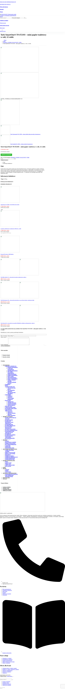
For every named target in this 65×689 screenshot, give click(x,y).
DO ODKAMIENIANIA (10, 425)
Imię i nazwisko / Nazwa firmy (7, 335)
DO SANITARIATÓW (10, 438)
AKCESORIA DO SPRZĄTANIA (10, 449)
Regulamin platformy (7, 683)
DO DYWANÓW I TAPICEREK (9, 436)
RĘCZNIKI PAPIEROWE (10, 444)
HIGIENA (13, 157)
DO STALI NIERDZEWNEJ (11, 430)
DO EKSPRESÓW (9, 424)
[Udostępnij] (3, 687)
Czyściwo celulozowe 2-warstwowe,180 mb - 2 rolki (11, 228)
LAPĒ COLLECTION (10, 465)
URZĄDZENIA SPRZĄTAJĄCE (8, 410)
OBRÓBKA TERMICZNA (10, 366)
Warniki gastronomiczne (12, 370)
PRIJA (6, 461)
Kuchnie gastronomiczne (13, 367)
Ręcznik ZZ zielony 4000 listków (7, 254)
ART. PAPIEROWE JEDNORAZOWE (9, 476)
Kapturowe (10, 397)
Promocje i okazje (6, 355)
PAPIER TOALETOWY (21, 157)
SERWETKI (7, 446)
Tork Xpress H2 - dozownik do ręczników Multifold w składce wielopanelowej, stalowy (18, 323)
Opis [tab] (4, 162)
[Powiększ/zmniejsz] (0, 687)
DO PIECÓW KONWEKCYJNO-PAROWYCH (9, 422)
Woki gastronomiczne (12, 377)
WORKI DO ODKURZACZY (11, 457)
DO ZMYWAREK (9, 419)
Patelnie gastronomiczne (12, 375)
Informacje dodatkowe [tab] (7, 163)
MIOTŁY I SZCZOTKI (10, 453)
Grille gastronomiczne (12, 374)
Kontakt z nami (6, 682)
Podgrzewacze (10, 401)
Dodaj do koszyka (4, 160)
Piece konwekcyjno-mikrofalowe (12, 393)
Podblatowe (10, 395)
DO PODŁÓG (8, 433)
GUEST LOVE (8, 462)
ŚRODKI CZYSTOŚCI (8, 416)
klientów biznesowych (8, 1)
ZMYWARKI (8, 394)
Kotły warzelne (11, 376)
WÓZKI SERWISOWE (10, 458)
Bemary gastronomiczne (12, 378)
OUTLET (5, 478)
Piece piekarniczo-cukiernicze (11, 391)
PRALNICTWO (8, 406)
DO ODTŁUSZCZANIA (10, 429)
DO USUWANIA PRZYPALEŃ (8, 427)
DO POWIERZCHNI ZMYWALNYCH (9, 432)
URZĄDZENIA (6, 365)
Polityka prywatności (7, 490)
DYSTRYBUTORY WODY (11, 408)
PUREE (7, 470)
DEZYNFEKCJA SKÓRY (10, 442)
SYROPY (7, 469)
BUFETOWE (8, 400)
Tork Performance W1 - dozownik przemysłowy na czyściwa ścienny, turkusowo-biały (17, 300)
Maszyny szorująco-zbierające (12, 414)
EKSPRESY (7, 384)
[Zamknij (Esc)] (4, 687)
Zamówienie (9, 676)
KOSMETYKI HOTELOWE (9, 460)
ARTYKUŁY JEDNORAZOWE (9, 473)
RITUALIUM (8, 466)
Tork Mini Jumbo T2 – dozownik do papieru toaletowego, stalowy (13, 277)
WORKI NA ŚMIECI (9, 455)
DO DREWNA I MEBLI (10, 434)
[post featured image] (10, 202)
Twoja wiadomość (4, 344)
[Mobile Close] (1, 678)
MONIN (4, 468)
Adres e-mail (4, 337)
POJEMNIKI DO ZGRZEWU (11, 474)
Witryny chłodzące (11, 405)
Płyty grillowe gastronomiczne (11, 372)
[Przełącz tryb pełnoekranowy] (1, 687)
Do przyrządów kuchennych (11, 399)
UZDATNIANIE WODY (10, 407)
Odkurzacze (10, 411)
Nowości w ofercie (6, 356)
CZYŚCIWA (7, 445)
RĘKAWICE (8, 454)
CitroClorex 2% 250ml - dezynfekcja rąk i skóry (10, 204)
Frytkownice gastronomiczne (11, 369)
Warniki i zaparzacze (12, 402)
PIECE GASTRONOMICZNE (10, 386)
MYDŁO (7, 441)
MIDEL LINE (8, 463)
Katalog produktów (6, 681)
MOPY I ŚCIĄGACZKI (10, 452)
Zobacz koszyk (3, 676)
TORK (27, 157)
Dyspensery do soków (12, 403)
